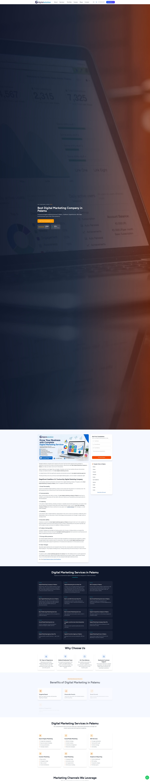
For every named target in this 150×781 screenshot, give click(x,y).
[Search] (94, 2)
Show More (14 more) (101, 492)
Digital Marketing (42, 204)
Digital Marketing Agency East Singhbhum (52, 559)
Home (38, 204)
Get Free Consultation (44, 221)
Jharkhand (47, 204)
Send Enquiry (102, 457)
